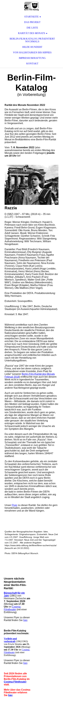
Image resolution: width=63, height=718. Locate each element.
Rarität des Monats (31, 33)
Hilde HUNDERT (32, 47)
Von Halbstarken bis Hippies (32, 52)
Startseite (31, 16)
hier (25, 620)
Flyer (14, 505)
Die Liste (32, 27)
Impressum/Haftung (32, 58)
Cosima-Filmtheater (12, 608)
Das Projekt (32, 22)
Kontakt (32, 63)
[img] (31, 6)
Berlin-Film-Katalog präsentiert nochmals (32, 40)
